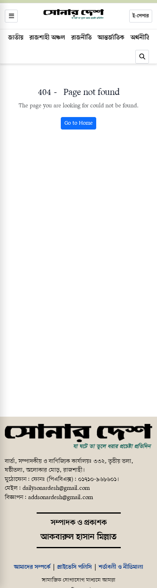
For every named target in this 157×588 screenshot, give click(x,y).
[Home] (78, 437)
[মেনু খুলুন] (11, 16)
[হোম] (73, 14)
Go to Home (78, 123)
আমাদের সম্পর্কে (32, 567)
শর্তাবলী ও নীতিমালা (121, 567)
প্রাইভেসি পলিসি (74, 567)
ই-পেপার (140, 15)
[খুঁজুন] (142, 57)
